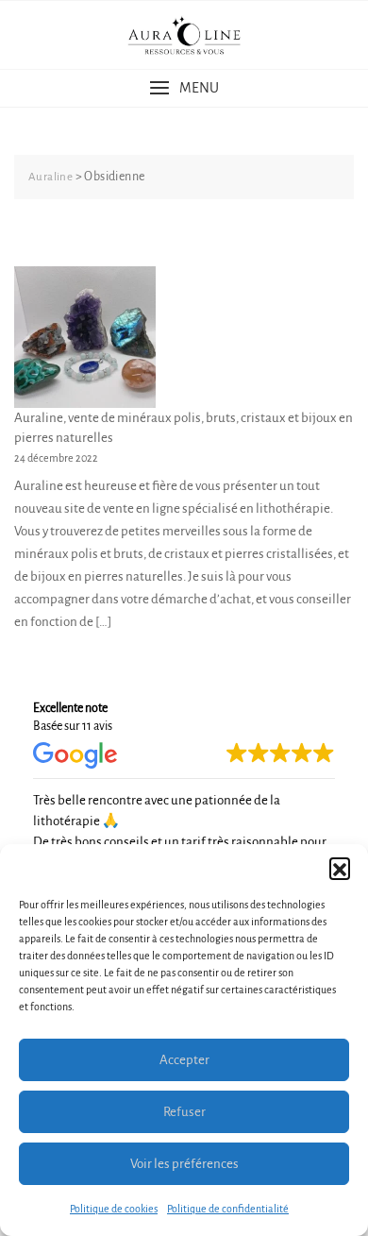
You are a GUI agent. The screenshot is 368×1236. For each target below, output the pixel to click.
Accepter (184, 1060)
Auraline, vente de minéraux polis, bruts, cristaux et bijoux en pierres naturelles (183, 428)
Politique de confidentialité (228, 1208)
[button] (339, 867)
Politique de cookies (114, 1208)
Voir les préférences (184, 1164)
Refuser (184, 1112)
